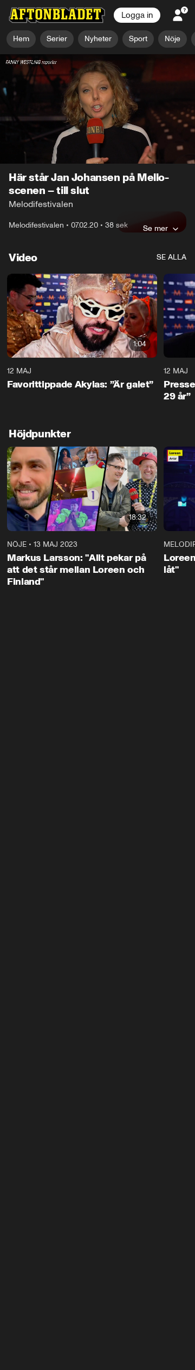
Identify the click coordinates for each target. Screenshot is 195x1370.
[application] (97, 109)
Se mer (155, 228)
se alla (171, 257)
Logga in (137, 15)
